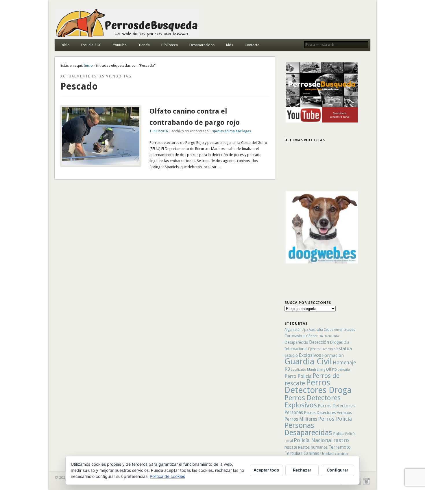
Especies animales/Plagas (230, 131)
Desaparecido (296, 342)
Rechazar (302, 469)
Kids (229, 45)
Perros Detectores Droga (318, 386)
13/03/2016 (158, 131)
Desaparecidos (202, 45)
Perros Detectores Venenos (328, 412)
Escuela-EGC (91, 45)
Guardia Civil (308, 361)
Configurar (337, 469)
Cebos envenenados (339, 330)
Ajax (305, 330)
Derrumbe (332, 336)
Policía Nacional (313, 440)
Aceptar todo (266, 469)
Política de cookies (167, 476)
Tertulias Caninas (301, 453)
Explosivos (310, 355)
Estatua (344, 348)
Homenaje (344, 362)
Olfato (331, 369)
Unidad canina (334, 453)
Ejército (314, 349)
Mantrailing (316, 369)
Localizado (298, 370)
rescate (290, 447)
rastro (341, 440)
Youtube (120, 45)
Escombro (328, 349)
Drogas (336, 342)
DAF (321, 336)
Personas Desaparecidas (308, 429)
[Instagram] (366, 484)
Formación (333, 355)
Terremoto (339, 447)
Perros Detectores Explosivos (312, 401)
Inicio (65, 45)
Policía (338, 433)
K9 (287, 369)
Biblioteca (169, 45)
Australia (316, 330)
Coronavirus (294, 335)
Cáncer (312, 336)
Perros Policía (335, 419)
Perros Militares (300, 419)
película (344, 370)
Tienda (144, 45)
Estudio (291, 355)
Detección (319, 342)
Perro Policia (298, 376)
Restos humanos (313, 447)
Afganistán (293, 330)
